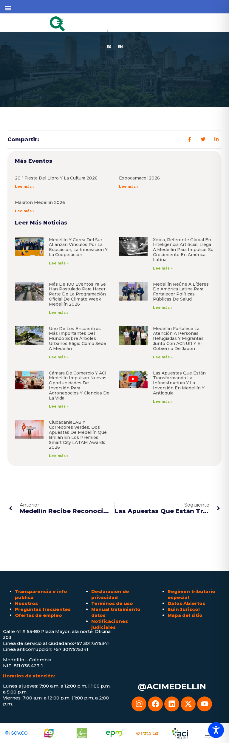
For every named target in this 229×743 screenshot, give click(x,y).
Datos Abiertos (186, 603)
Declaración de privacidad (110, 594)
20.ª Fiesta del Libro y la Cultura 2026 (56, 178)
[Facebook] (155, 703)
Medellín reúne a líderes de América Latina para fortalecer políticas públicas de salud (181, 291)
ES (109, 46)
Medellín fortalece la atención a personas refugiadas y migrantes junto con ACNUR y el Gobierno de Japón (178, 338)
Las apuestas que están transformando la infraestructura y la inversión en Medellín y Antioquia (179, 383)
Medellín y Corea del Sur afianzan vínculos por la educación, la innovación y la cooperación (78, 247)
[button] (8, 8)
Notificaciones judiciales (109, 624)
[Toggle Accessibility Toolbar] (216, 730)
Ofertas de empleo (38, 615)
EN (120, 46)
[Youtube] (204, 703)
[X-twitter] (188, 703)
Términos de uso (112, 603)
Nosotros (26, 603)
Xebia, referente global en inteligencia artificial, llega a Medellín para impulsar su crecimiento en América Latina (183, 249)
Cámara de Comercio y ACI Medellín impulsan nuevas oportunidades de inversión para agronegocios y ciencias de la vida (79, 385)
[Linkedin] (171, 703)
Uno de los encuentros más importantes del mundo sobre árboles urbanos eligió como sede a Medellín (77, 338)
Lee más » (25, 186)
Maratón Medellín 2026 (40, 202)
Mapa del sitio (185, 615)
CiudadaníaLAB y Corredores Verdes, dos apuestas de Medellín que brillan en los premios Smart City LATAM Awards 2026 (78, 435)
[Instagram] (138, 703)
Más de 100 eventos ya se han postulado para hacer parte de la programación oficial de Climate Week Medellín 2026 (77, 294)
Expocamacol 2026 (139, 178)
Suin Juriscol (184, 609)
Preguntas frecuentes (43, 609)
